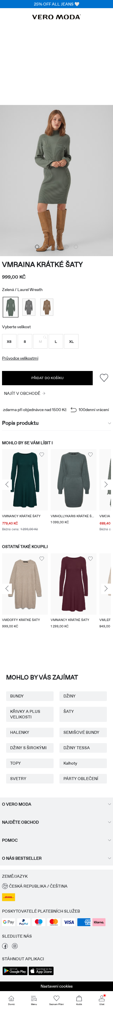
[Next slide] (106, 485)
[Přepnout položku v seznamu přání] (104, 378)
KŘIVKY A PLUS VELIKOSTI (25, 714)
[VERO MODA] (56, 17)
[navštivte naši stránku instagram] (15, 947)
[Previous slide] (7, 485)
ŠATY (68, 711)
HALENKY (19, 732)
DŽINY (69, 696)
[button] (9, 341)
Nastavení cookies (57, 986)
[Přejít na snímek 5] (76, 247)
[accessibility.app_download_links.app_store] (41, 974)
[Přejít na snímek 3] (56, 247)
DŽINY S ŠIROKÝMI (28, 747)
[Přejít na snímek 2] (47, 247)
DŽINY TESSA (76, 747)
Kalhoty (70, 763)
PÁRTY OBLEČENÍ (80, 778)
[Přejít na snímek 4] (66, 247)
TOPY (15, 763)
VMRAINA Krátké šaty (42, 264)
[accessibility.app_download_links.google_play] (15, 974)
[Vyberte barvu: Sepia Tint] (46, 307)
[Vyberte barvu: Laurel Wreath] (10, 307)
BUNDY (17, 696)
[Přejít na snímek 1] (37, 247)
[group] (25, 491)
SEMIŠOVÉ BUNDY (81, 732)
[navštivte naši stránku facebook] (5, 947)
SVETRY (18, 778)
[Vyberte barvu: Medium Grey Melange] (28, 307)
